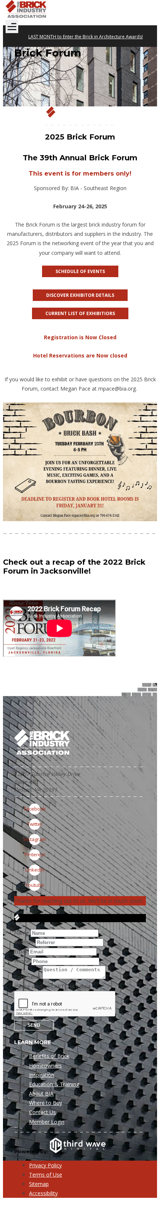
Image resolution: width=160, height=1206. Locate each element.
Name (21, 932)
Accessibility (43, 1193)
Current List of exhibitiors (80, 313)
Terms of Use (45, 1174)
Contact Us (42, 1112)
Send (34, 1025)
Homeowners (45, 1065)
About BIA (41, 1093)
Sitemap (39, 1183)
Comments (27, 977)
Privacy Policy (45, 1165)
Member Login (46, 1121)
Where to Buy (45, 1102)
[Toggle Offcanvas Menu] (12, 26)
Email (20, 951)
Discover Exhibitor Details (80, 295)
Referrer (24, 942)
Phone (22, 961)
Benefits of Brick (49, 1055)
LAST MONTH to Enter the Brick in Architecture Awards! (85, 36)
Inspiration (41, 1074)
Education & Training (54, 1084)
